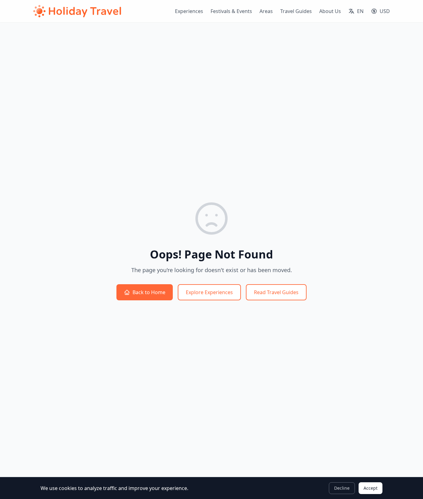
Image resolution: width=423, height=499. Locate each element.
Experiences (189, 11)
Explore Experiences (209, 292)
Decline (342, 488)
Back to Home (149, 292)
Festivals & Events (231, 11)
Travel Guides (296, 11)
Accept (370, 488)
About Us (330, 11)
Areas (266, 11)
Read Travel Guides (276, 292)
